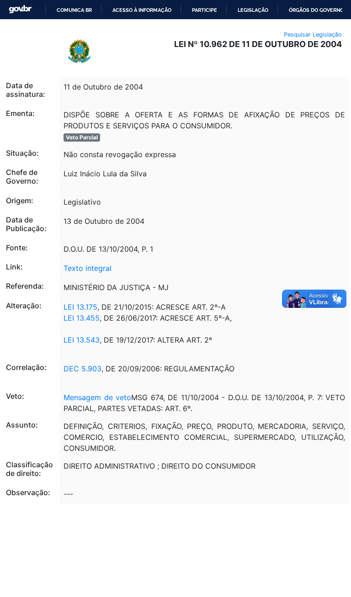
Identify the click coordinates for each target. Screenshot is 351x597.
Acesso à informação (141, 10)
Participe (204, 10)
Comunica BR (74, 10)
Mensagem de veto (97, 397)
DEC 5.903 (82, 368)
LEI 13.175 (80, 307)
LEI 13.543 (82, 339)
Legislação (253, 10)
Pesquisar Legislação (313, 34)
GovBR (20, 9)
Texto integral (88, 268)
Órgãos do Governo (316, 10)
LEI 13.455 (82, 317)
